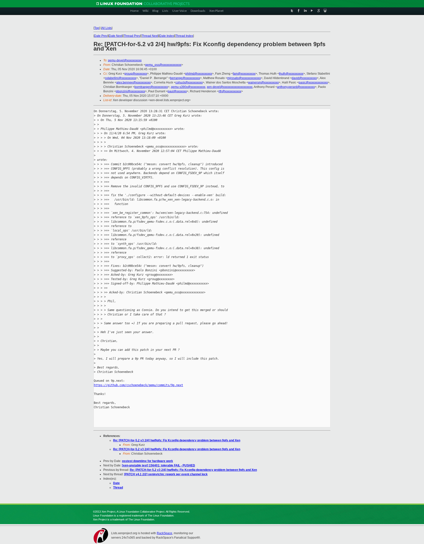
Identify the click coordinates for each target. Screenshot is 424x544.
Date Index (166, 36)
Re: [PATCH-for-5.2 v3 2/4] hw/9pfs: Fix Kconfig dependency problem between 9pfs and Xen (176, 440)
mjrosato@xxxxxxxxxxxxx (244, 78)
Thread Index (184, 36)
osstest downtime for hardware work (147, 461)
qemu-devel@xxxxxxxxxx (125, 60)
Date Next (115, 36)
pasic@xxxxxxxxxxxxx (313, 82)
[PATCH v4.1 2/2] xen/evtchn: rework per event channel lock (166, 474)
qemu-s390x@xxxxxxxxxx (188, 87)
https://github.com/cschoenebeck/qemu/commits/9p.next (138, 385)
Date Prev (100, 36)
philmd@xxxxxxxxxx (198, 73)
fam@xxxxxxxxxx (244, 73)
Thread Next (150, 36)
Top (96, 28)
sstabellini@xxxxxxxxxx (120, 78)
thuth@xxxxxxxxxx (291, 73)
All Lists (106, 28)
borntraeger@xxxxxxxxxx (151, 87)
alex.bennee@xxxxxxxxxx (133, 82)
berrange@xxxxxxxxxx (185, 78)
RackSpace (164, 533)
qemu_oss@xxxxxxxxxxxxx (163, 65)
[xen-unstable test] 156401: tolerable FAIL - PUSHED (158, 465)
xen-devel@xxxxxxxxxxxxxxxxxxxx (229, 87)
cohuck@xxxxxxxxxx (189, 82)
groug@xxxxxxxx (135, 73)
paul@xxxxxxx (177, 91)
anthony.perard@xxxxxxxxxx (296, 87)
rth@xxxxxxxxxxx (230, 91)
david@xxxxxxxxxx (304, 78)
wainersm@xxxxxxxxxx (263, 82)
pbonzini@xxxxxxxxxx (130, 91)
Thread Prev (132, 36)
